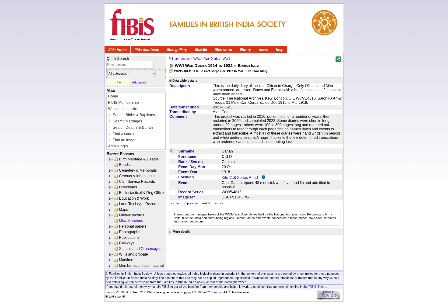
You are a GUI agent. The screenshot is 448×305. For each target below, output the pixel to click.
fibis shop (223, 50)
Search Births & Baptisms (133, 115)
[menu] (136, 121)
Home (113, 96)
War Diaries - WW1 (217, 58)
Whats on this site (122, 109)
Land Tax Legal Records (139, 204)
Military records (131, 215)
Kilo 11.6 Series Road (240, 178)
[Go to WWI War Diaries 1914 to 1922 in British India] (172, 66)
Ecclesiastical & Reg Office (141, 193)
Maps (123, 209)
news (263, 50)
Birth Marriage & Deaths (139, 159)
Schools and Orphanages (140, 249)
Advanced (139, 82)
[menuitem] (136, 96)
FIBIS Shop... (317, 286)
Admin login (118, 146)
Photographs (129, 232)
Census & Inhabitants (136, 176)
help (280, 50)
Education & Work (134, 198)
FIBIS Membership (123, 102)
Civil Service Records (137, 182)
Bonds (124, 165)
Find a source (123, 134)
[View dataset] (171, 71)
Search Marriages (127, 121)
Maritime (126, 260)
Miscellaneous (131, 221)
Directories (128, 187)
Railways (126, 243)
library (245, 50)
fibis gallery (177, 50)
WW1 (197, 58)
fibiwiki (201, 50)
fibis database (146, 50)
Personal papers (132, 226)
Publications (129, 237)
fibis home (117, 50)
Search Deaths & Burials (133, 127)
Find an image (124, 140)
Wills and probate (133, 254)
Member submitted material (141, 265)
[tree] (136, 212)
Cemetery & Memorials (138, 170)
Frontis (217, 292)
